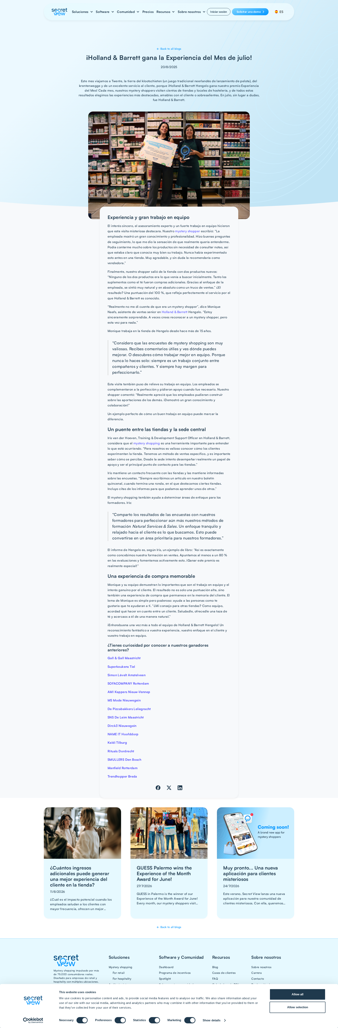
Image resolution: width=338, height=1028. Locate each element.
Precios (148, 12)
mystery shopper (187, 231)
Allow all (297, 994)
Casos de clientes (224, 972)
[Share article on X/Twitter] (169, 787)
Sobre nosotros (261, 967)
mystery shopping (146, 443)
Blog (215, 967)
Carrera (256, 972)
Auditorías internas (121, 984)
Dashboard (166, 967)
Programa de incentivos (175, 972)
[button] (82, 11)
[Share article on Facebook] (158, 787)
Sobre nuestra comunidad (176, 984)
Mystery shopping (120, 967)
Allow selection (297, 1007)
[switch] (120, 1020)
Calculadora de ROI (225, 984)
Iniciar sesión (218, 11)
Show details (211, 1020)
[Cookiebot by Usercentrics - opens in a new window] (33, 1020)
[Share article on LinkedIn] (180, 787)
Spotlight (165, 978)
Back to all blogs (169, 48)
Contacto (257, 978)
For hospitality (122, 978)
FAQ (215, 978)
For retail (118, 972)
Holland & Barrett (175, 312)
